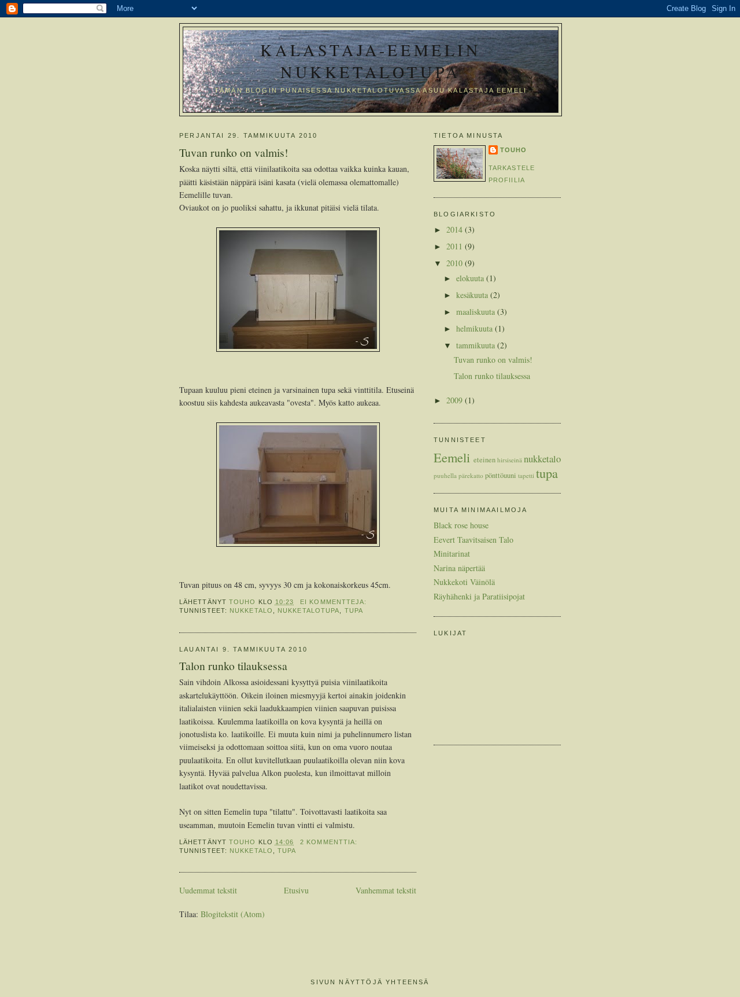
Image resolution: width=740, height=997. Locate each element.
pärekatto (470, 475)
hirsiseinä (509, 459)
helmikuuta (475, 328)
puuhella (445, 475)
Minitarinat (452, 553)
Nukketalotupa (308, 610)
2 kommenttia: (330, 841)
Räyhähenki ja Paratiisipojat (479, 596)
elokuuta (471, 278)
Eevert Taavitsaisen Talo (473, 539)
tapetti (526, 475)
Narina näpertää (459, 567)
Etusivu (296, 890)
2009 (455, 400)
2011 (455, 246)
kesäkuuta (473, 294)
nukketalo (251, 610)
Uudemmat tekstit (208, 890)
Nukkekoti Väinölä (464, 581)
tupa (354, 610)
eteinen (484, 460)
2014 (455, 229)
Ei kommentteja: (334, 601)
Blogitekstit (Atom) (233, 913)
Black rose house (461, 525)
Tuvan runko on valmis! (233, 152)
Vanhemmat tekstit (386, 890)
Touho (513, 149)
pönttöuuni (500, 475)
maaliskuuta (476, 311)
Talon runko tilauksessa (233, 666)
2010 (455, 262)
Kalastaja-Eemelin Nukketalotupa (370, 61)
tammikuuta (476, 345)
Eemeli (452, 457)
